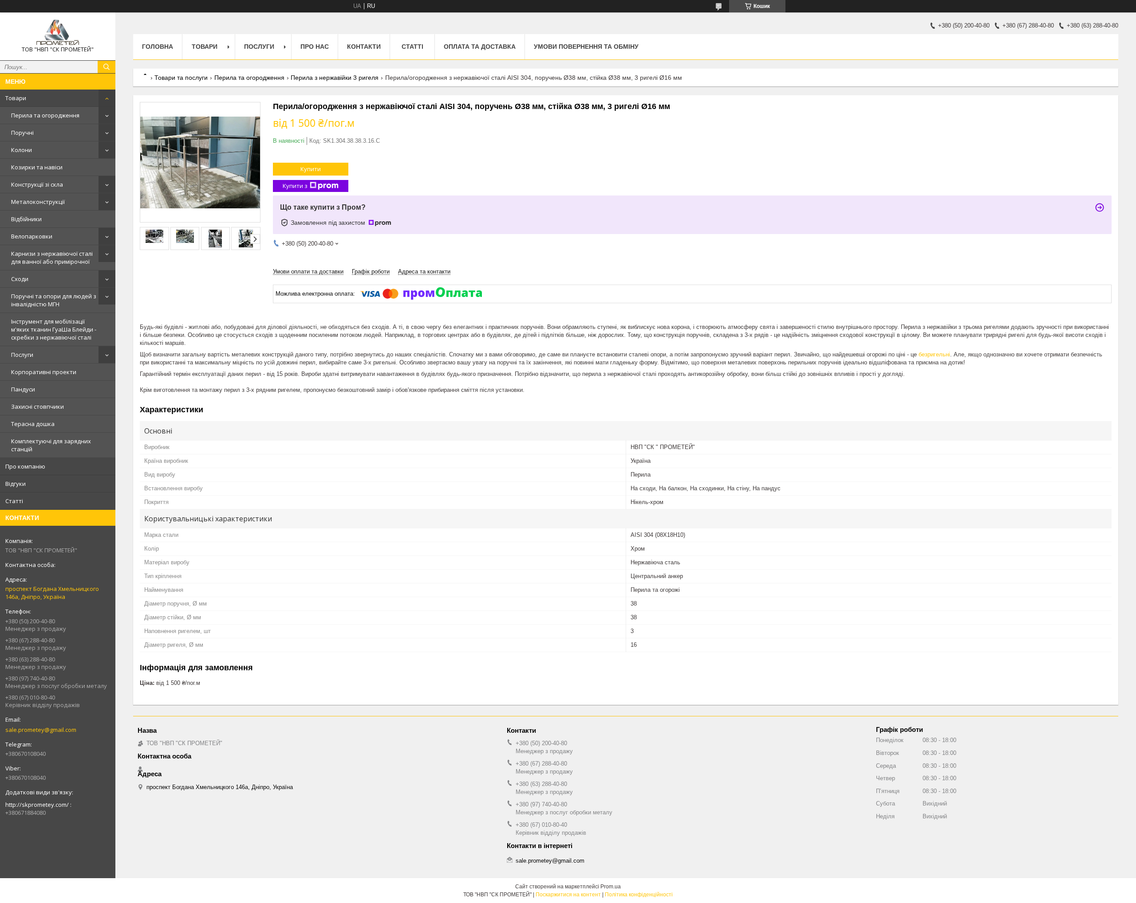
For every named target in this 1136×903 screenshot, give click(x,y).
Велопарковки (31, 236)
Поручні (22, 133)
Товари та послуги (181, 77)
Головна (157, 46)
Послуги (22, 355)
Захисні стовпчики (37, 406)
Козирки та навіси (37, 167)
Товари (15, 98)
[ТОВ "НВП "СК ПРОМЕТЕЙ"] (58, 32)
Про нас (314, 46)
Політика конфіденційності (639, 894)
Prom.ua (610, 886)
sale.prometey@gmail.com (40, 730)
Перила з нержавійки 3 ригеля (335, 77)
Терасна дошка (33, 424)
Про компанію (25, 466)
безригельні (934, 354)
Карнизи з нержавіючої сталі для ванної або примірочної (52, 258)
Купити (310, 169)
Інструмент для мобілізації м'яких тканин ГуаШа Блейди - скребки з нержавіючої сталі (53, 329)
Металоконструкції (38, 202)
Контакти (364, 46)
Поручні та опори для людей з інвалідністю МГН (53, 300)
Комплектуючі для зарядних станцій (51, 445)
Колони (21, 150)
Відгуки (15, 484)
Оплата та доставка (480, 46)
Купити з (295, 186)
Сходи (19, 279)
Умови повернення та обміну (586, 46)
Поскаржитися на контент (568, 894)
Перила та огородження (45, 115)
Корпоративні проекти (43, 372)
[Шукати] (106, 67)
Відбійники (26, 219)
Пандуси (23, 389)
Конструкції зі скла (37, 184)
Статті (14, 501)
